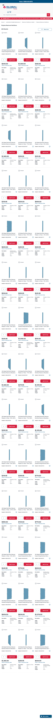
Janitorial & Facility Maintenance (13, 22)
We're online (45, 716)
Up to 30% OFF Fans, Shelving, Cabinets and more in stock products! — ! (27, 18)
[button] (4, 60)
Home (2, 22)
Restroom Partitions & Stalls (28, 22)
